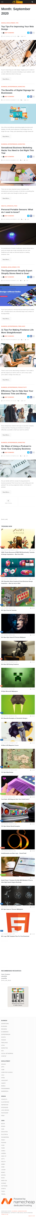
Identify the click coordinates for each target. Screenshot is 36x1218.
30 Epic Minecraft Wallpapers (9, 691)
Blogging (4, 1026)
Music (3, 1177)
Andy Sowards (9, 32)
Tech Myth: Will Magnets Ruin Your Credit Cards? (15, 799)
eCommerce (4, 1031)
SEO (2, 1050)
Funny (3, 1148)
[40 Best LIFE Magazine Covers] (18, 731)
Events (3, 1037)
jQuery (3, 1083)
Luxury (3, 1169)
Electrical (4, 1134)
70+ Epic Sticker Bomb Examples (10, 826)
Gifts (3, 1159)
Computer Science (7, 1072)
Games (3, 1150)
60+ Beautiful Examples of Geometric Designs (14, 718)
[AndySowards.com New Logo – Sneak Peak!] (18, 839)
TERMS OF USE (4, 1214)
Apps (2, 1067)
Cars (2, 1129)
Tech (15, 206)
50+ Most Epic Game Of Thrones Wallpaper (13, 637)
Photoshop (4, 1113)
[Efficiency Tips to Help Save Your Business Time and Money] (18, 413)
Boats (3, 1123)
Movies (3, 1175)
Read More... (6, 79)
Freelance (21, 326)
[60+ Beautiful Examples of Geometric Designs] (18, 705)
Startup (3, 1056)
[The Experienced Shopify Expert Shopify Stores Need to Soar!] (18, 295)
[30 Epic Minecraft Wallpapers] (18, 677)
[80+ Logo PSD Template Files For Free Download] (18, 922)
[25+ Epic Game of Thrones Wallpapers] (18, 895)
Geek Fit (3, 1156)
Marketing (21, 86)
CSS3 (2, 1075)
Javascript (4, 1080)
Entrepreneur (12, 86)
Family (3, 1140)
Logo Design (5, 1110)
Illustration (5, 1102)
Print (3, 1115)
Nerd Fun (4, 1180)
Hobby (3, 1164)
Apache (3, 1064)
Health (3, 206)
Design (3, 23)
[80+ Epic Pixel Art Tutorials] (18, 597)
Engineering (5, 1137)
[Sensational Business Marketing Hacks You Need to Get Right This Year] (18, 174)
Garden (3, 1153)
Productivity (22, 387)
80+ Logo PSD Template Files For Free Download (15, 936)
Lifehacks (10, 206)
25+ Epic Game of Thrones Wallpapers (12, 909)
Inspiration (4, 1104)
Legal (3, 1045)
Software (4, 1186)
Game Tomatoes (5, 974)
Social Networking (7, 1053)
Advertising (5, 1023)
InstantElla (4, 978)
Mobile (3, 1086)
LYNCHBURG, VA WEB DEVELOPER (19, 1211)
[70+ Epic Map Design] (18, 758)
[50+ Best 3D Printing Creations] (18, 650)
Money (3, 1172)
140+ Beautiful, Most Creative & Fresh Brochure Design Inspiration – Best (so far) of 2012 (17, 582)
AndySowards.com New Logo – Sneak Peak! (13, 853)
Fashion (3, 1142)
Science (3, 1183)
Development (10, 23)
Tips (17, 23)
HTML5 (3, 1077)
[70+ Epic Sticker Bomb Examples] (18, 812)
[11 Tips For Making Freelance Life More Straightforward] (18, 355)
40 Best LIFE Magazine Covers (10, 745)
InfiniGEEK (4, 976)
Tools (3, 1191)
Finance (3, 1040)
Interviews (4, 1107)
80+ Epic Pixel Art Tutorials (8, 610)
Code (2, 1069)
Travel (3, 1194)
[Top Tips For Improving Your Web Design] (18, 53)
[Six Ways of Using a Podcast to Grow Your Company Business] (18, 468)
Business (4, 86)
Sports (3, 1188)
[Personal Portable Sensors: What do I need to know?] (18, 233)
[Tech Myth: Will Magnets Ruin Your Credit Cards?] (18, 785)
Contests (4, 1099)
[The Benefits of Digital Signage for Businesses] (18, 113)
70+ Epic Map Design (7, 772)
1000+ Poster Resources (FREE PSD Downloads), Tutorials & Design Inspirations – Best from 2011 (17, 553)
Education (4, 1131)
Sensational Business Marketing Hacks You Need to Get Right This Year (17, 150)
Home (3, 1167)
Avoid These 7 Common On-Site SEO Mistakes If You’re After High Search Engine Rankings (17, 881)
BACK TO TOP (32, 1215)
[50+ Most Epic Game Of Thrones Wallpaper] (18, 624)
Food (2, 1145)
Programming (5, 1088)
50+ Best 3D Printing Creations (10, 664)
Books (3, 1126)
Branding (4, 1029)
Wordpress (4, 1091)
